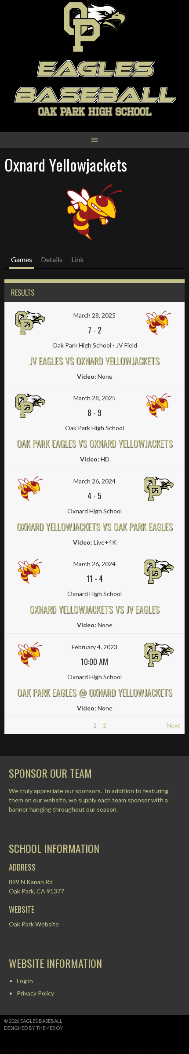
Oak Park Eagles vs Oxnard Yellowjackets (95, 443)
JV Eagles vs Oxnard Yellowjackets (94, 360)
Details (51, 259)
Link (77, 259)
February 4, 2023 (94, 647)
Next (173, 725)
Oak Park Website (34, 924)
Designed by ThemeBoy (33, 1028)
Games (21, 259)
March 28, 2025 (94, 315)
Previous (21, 725)
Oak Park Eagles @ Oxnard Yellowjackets (94, 692)
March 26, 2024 (94, 481)
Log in (25, 980)
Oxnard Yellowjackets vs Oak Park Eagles (95, 526)
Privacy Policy (35, 993)
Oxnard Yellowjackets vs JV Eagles (94, 609)
